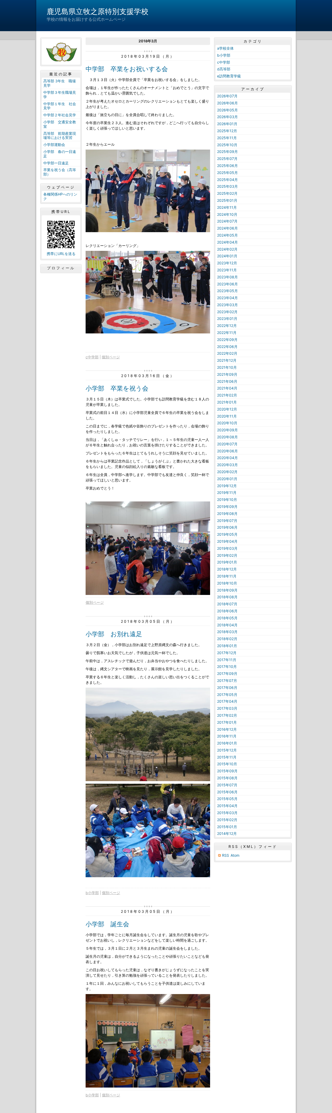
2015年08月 (227, 778)
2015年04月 (227, 805)
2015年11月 (227, 757)
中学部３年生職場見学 (59, 94)
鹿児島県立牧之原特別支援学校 (97, 11)
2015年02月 (227, 819)
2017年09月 (227, 673)
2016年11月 (227, 736)
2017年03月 (227, 708)
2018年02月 (227, 638)
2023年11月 (227, 270)
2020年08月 (227, 437)
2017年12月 (227, 653)
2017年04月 (227, 701)
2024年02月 (227, 249)
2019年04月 (227, 541)
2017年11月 (226, 660)
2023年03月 (227, 305)
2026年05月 (227, 110)
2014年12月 (227, 833)
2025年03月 (227, 186)
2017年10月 (227, 666)
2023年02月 (227, 312)
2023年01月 (227, 318)
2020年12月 (227, 409)
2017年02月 (227, 715)
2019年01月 (227, 562)
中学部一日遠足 (56, 163)
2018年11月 (227, 576)
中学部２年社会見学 (59, 115)
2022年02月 (227, 353)
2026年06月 (227, 103)
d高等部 (223, 69)
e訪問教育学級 (229, 76)
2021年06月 (227, 381)
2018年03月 (227, 631)
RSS (225, 855)
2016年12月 (227, 729)
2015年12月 (227, 750)
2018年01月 (227, 645)
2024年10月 (227, 214)
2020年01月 (227, 479)
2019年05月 (227, 534)
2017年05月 (227, 694)
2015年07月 (227, 785)
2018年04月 (227, 625)
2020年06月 (227, 451)
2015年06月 (227, 792)
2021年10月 (227, 367)
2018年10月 (227, 583)
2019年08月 (227, 513)
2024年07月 (227, 221)
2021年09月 (227, 374)
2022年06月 (227, 346)
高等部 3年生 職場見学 (59, 83)
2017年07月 (227, 680)
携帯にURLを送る (61, 253)
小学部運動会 (54, 144)
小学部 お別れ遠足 (114, 634)
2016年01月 (227, 743)
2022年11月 (227, 332)
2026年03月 (227, 117)
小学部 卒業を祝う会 (117, 388)
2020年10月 (227, 423)
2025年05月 (227, 172)
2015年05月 (227, 798)
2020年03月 (227, 464)
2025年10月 (227, 145)
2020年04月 (227, 457)
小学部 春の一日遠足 (59, 153)
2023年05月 (227, 291)
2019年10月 (227, 499)
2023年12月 (227, 263)
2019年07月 (227, 520)
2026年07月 (227, 96)
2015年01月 (227, 826)
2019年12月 (227, 486)
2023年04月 (227, 298)
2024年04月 (227, 242)
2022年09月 (227, 339)
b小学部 (92, 892)
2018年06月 (227, 611)
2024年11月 (227, 207)
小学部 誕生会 (107, 924)
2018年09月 (227, 590)
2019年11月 (227, 492)
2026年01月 (227, 124)
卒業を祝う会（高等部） (59, 171)
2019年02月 (227, 555)
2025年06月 (227, 165)
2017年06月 (227, 687)
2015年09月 (227, 771)
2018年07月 (227, 604)
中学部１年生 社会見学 (59, 106)
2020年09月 (227, 430)
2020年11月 (227, 416)
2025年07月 (227, 158)
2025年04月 (227, 179)
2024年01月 (227, 256)
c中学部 (92, 357)
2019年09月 (227, 506)
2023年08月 (227, 277)
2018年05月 (227, 618)
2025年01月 (227, 200)
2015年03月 (227, 812)
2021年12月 (227, 360)
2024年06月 (227, 228)
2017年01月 (227, 722)
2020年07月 (227, 444)
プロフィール (61, 268)
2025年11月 (227, 138)
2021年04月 (227, 388)
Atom (235, 855)
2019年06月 (227, 527)
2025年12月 (227, 131)
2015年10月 (227, 764)
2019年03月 (227, 548)
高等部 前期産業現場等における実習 (59, 135)
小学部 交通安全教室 (59, 124)
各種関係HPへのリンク (60, 196)
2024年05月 (227, 235)
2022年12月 (227, 325)
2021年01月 (227, 402)
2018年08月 (227, 597)
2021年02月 (227, 395)
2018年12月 (227, 569)
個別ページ (111, 357)
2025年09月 (227, 151)
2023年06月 (227, 284)
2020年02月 (227, 472)
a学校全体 (225, 48)
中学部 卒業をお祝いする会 (127, 69)
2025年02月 (227, 193)
